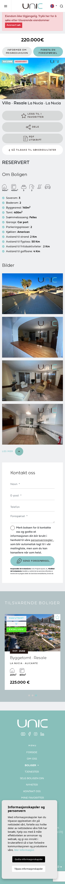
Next (61, 78)
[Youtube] (23, 734)
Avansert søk (14, 25)
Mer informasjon (24, 850)
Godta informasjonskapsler (29, 859)
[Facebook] (29, 734)
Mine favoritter (32, 798)
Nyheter (32, 785)
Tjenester (32, 772)
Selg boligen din (32, 778)
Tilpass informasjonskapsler (28, 868)
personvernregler (42, 540)
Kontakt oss (32, 791)
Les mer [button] (8, 451)
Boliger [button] (31, 765)
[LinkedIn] (42, 734)
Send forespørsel (36, 561)
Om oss (32, 759)
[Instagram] (35, 734)
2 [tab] (32, 695)
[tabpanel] (32, 652)
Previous (3, 78)
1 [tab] (29, 695)
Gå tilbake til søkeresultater (33, 150)
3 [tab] (36, 695)
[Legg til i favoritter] (57, 617)
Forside (31, 752)
